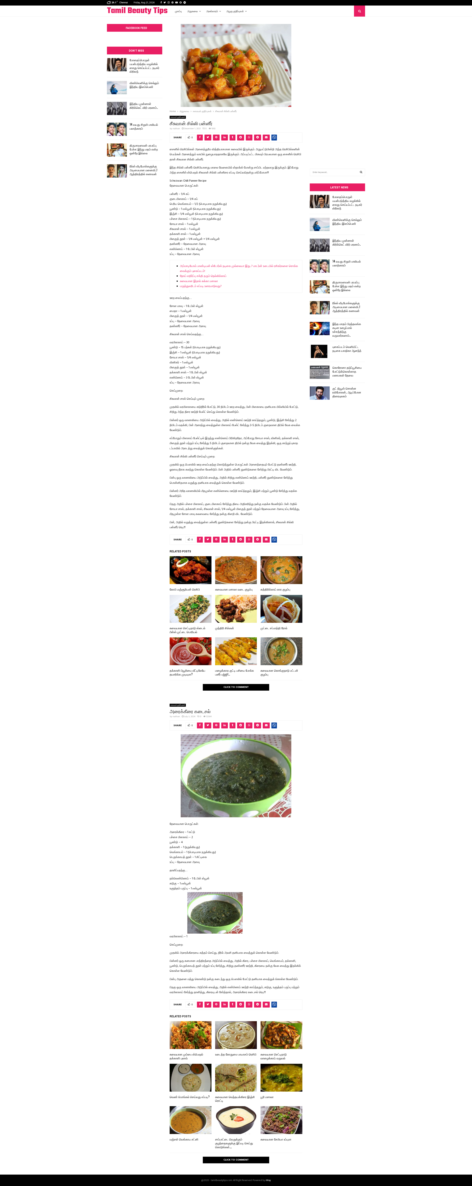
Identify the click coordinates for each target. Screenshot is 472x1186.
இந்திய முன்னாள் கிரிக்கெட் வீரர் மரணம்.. (144, 105)
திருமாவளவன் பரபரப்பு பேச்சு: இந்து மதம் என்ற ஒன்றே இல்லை (144, 149)
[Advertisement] (337, 87)
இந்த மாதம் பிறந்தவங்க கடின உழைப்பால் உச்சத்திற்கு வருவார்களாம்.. (346, 329)
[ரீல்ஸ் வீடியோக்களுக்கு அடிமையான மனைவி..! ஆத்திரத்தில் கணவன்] (117, 171)
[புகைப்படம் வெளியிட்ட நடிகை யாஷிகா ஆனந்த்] (320, 351)
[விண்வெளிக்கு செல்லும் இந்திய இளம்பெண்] (117, 87)
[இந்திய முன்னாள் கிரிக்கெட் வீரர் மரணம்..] (117, 108)
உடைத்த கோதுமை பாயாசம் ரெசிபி (235, 1054)
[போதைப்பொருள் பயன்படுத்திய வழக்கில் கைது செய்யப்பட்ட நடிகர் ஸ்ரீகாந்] (117, 64)
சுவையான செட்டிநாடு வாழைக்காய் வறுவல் (274, 1056)
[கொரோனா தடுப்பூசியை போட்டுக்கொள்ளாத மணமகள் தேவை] (320, 372)
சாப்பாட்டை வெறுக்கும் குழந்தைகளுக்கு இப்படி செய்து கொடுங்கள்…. (234, 1143)
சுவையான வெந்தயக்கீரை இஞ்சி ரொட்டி (235, 1099)
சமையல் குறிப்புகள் (178, 117)
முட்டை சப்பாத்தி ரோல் (274, 628)
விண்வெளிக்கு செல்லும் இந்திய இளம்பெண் (144, 85)
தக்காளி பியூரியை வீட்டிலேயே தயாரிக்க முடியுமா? (187, 672)
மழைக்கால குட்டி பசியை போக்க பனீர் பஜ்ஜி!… (234, 672)
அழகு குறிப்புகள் (235, 11)
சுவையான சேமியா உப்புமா (276, 1139)
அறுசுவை (192, 11)
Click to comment (236, 687)
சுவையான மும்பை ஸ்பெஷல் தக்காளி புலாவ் (186, 1056)
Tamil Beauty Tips (137, 11)
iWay (268, 1180)
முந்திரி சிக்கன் (224, 628)
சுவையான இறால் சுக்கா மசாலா (199, 281)
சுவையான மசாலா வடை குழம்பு (234, 589)
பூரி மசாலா (267, 1097)
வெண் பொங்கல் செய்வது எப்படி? (190, 1097)
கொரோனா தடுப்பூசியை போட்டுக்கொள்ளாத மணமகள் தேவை (347, 371)
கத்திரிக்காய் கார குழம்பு (275, 589)
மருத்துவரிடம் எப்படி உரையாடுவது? (201, 286)
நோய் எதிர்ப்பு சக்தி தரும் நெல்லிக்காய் (203, 276)
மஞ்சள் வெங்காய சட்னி (184, 1139)
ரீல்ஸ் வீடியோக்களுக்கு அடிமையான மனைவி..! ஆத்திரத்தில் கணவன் (143, 170)
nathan (176, 129)
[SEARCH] (361, 172)
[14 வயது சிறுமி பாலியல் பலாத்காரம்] (117, 129)
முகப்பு (178, 11)
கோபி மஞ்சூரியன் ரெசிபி (185, 589)
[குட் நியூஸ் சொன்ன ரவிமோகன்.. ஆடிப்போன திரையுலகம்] (320, 393)
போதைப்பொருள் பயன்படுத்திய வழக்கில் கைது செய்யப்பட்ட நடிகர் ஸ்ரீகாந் (144, 66)
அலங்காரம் (212, 11)
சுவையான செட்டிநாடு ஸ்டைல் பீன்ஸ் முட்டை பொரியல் (187, 630)
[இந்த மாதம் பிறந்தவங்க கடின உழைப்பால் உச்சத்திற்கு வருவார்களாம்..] (320, 328)
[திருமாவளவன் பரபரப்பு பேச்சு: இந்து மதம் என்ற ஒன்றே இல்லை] (117, 150)
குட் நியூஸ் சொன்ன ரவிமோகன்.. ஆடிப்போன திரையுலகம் (346, 392)
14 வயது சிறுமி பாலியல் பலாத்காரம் (144, 126)
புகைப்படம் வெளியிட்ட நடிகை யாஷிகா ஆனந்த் (346, 348)
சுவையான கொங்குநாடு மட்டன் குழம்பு (279, 672)
